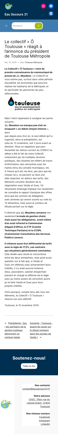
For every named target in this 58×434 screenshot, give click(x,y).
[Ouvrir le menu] (6, 25)
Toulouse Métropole (33, 62)
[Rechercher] (38, 26)
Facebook (44, 417)
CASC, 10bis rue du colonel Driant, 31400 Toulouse (38, 403)
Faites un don (29, 366)
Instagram (44, 420)
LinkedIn (45, 424)
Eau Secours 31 (16, 14)
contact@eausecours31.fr (36, 388)
